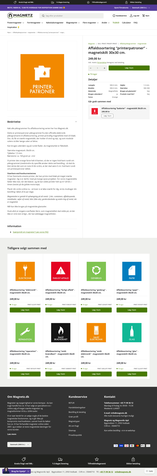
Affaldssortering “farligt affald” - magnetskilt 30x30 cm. (60, 291)
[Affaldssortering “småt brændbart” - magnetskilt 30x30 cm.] (60, 332)
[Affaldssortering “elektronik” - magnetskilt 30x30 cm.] (25, 271)
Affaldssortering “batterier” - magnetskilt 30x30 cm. (124, 108)
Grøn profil (73, 416)
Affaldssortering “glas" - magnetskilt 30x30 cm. (127, 352)
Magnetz (91, 44)
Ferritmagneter (33, 22)
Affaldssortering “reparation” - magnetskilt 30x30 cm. (24, 352)
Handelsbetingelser (77, 407)
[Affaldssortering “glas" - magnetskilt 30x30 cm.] (132, 332)
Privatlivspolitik (75, 435)
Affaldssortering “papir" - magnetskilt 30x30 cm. (128, 291)
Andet (104, 22)
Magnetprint (71, 22)
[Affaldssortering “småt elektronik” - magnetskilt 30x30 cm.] (96, 332)
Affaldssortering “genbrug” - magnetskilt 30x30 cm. (93, 291)
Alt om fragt (74, 426)
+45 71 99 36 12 (106, 472)
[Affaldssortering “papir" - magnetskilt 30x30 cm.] (132, 271)
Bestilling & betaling (77, 412)
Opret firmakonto (121, 8)
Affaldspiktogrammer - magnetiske (24, 32)
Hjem (9, 32)
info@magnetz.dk (123, 472)
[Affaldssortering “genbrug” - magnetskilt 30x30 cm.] (96, 271)
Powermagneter (14, 22)
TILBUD (116, 22)
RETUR (71, 403)
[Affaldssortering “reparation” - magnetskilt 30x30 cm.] (25, 332)
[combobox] (71, 15)
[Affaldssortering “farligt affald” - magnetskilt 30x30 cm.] (60, 271)
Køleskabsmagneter (54, 22)
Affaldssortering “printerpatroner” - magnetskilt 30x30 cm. (51, 32)
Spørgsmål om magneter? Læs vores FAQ (30, 232)
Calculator (126, 22)
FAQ (135, 22)
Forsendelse (101, 62)
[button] (146, 15)
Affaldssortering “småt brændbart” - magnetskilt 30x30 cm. (59, 354)
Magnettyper (74, 421)
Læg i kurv (129, 68)
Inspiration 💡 (13, 27)
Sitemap (72, 430)
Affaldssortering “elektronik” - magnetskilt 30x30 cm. (23, 291)
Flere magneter (89, 22)
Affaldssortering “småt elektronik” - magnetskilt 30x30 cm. (95, 354)
